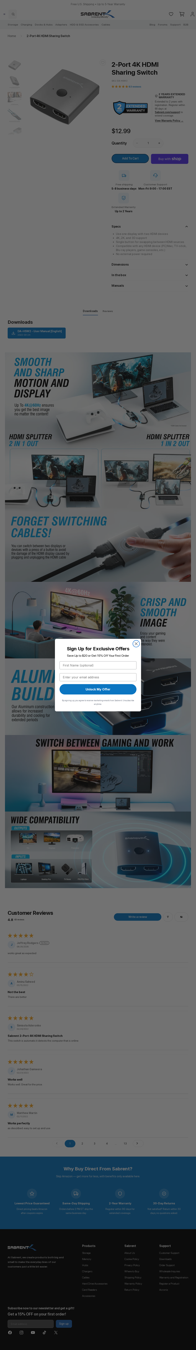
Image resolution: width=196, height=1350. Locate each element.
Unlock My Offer (98, 689)
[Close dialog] (136, 643)
